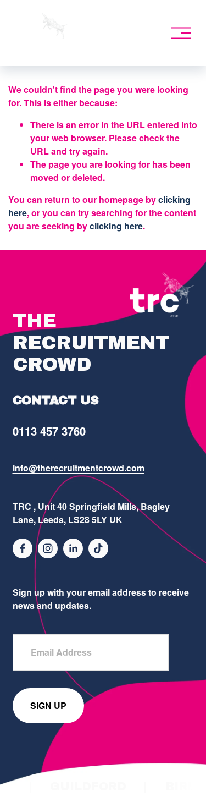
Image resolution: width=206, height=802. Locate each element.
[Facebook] (22, 548)
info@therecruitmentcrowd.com (78, 468)
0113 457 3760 (49, 431)
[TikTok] (98, 548)
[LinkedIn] (73, 548)
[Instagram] (48, 548)
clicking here (116, 225)
